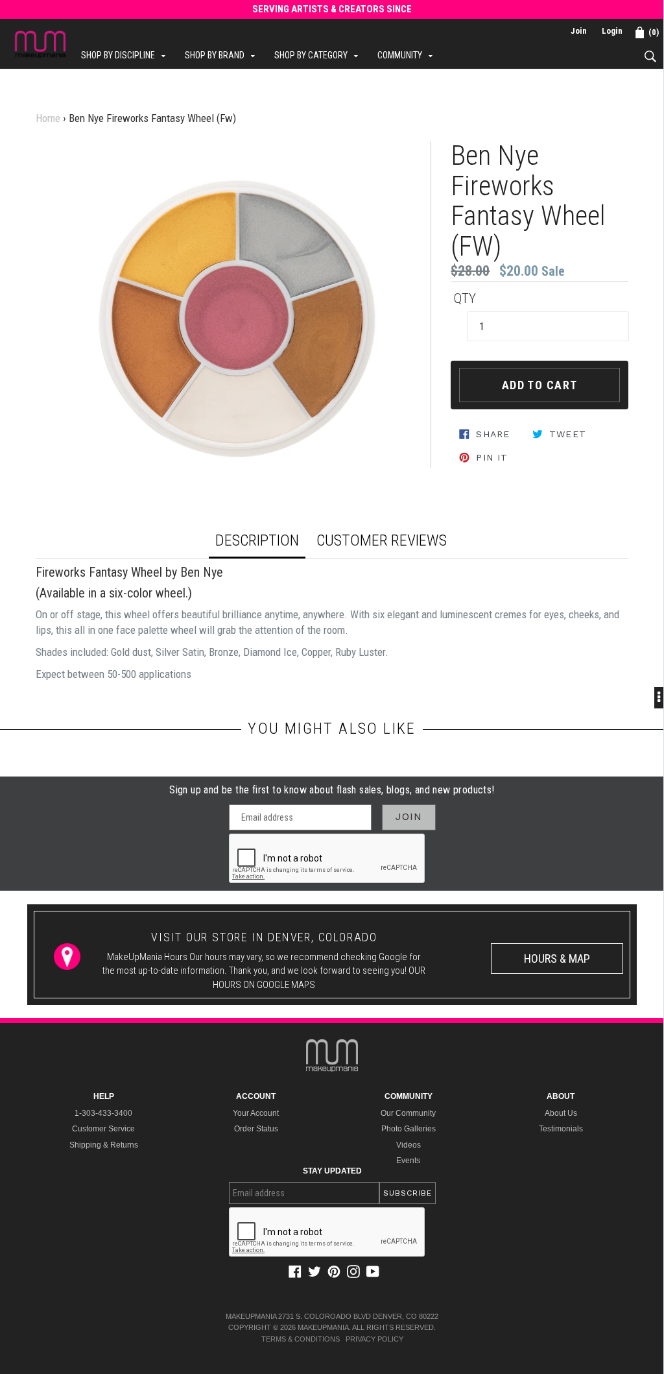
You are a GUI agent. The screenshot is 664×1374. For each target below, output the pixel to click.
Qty (465, 298)
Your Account (256, 1113)
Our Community (408, 1113)
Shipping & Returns (103, 1145)
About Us (561, 1113)
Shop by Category (319, 54)
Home (48, 118)
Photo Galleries (408, 1128)
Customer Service (103, 1128)
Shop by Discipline (126, 54)
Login (612, 31)
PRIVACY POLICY (374, 1339)
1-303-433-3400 (103, 1113)
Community (408, 54)
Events (408, 1160)
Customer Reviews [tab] (381, 540)
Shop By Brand (223, 54)
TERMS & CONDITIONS (300, 1339)
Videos (408, 1145)
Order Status (256, 1128)
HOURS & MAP (557, 958)
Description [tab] (257, 540)
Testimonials (561, 1128)
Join (579, 31)
